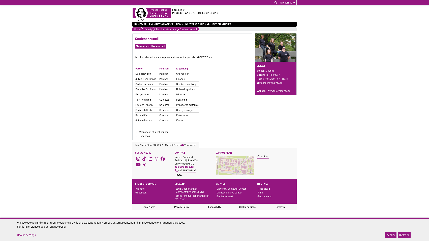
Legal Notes (149, 207)
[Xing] (144, 165)
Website (140, 189)
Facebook (144, 136)
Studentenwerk (225, 196)
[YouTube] (138, 165)
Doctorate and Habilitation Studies (208, 24)
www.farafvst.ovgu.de (279, 91)
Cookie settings (247, 207)
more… (179, 175)
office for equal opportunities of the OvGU (192, 197)
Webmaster (190, 145)
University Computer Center (231, 189)
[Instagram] (138, 159)
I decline (391, 235)
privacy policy (58, 226)
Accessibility (214, 207)
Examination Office (161, 24)
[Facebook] (163, 159)
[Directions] (235, 175)
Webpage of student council (153, 132)
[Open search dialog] (275, 3)
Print (260, 192)
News (179, 24)
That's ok (404, 235)
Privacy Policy (181, 207)
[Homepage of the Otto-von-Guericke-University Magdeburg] (151, 14)
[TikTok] (144, 159)
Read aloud (264, 189)
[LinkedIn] (150, 159)
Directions (263, 156)
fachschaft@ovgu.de (271, 83)
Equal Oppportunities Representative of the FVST (189, 190)
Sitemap (280, 207)
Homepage (140, 24)
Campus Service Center (229, 192)
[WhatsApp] (157, 159)
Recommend (264, 196)
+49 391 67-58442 (187, 170)
